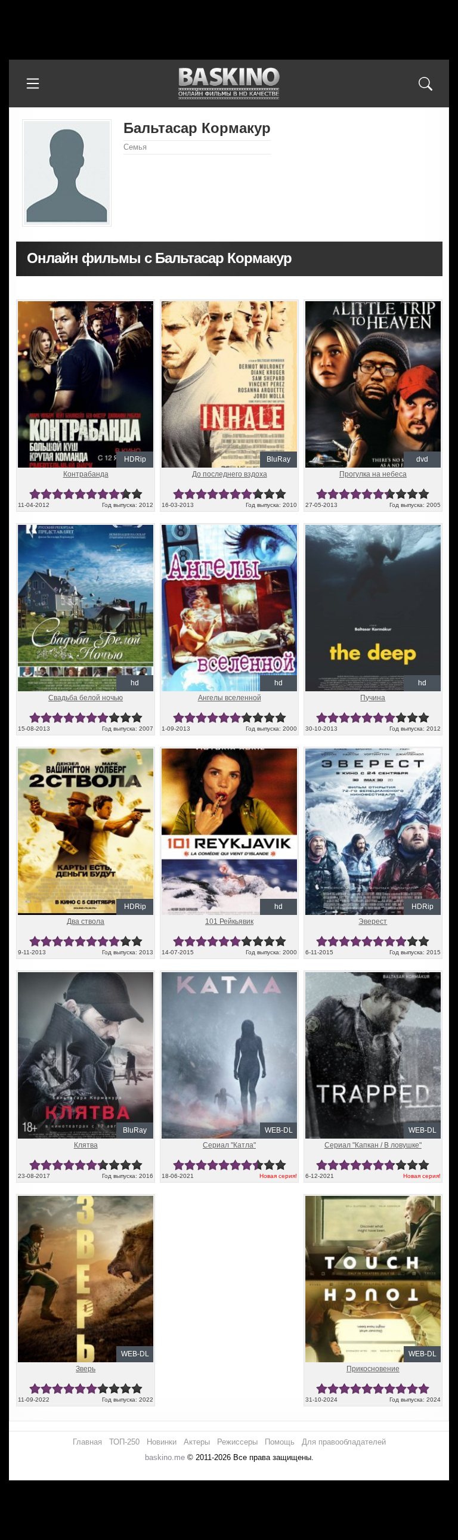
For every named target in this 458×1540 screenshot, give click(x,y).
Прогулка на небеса (373, 474)
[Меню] (33, 83)
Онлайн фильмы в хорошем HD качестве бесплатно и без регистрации (229, 84)
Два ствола (85, 921)
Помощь (280, 1441)
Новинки (162, 1441)
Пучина (372, 698)
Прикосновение (373, 1369)
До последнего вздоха (229, 474)
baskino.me (165, 1457)
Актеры (197, 1441)
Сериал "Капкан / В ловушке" (373, 1145)
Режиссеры (237, 1441)
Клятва (86, 1145)
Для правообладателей (344, 1441)
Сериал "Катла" (229, 1145)
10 (137, 494)
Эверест (372, 921)
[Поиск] (425, 83)
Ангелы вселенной (229, 698)
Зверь (85, 1369)
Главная (87, 1441)
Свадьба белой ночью (85, 698)
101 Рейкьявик (229, 921)
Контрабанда (86, 474)
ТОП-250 (124, 1441)
